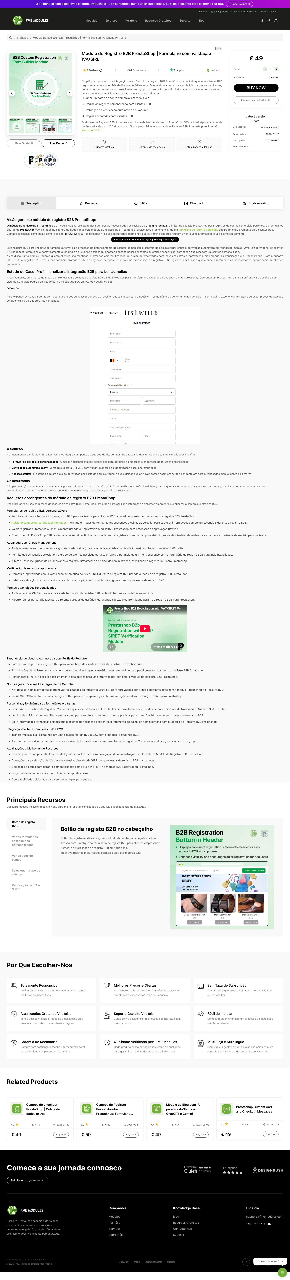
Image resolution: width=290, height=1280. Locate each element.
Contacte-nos (182, 1228)
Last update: (239, 140)
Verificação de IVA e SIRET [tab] (26, 887)
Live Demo (57, 143)
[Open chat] (282, 1272)
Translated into (240, 147)
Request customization (253, 100)
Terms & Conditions (33, 1260)
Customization (258, 203)
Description (34, 203)
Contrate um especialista (243, 11)
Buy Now (256, 87)
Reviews (91, 203)
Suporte (184, 20)
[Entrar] (268, 20)
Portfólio (131, 20)
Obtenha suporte (268, 11)
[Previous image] (11, 93)
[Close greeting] (283, 1261)
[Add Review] (101, 70)
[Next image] (69, 93)
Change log (198, 203)
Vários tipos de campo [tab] (22, 857)
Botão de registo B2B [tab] (23, 824)
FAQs (143, 203)
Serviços (111, 20)
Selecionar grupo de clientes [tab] (26, 872)
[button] (261, 20)
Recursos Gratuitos (158, 20)
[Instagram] (246, 1262)
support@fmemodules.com (264, 1216)
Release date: (239, 134)
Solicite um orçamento (25, 1180)
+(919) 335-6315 (258, 1224)
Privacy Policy (13, 1260)
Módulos (91, 20)
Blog (201, 20)
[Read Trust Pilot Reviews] (177, 70)
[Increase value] (277, 69)
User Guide (22, 143)
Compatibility (239, 127)
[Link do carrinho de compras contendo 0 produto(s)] (276, 20)
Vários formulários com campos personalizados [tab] (25, 840)
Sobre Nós (116, 1234)
